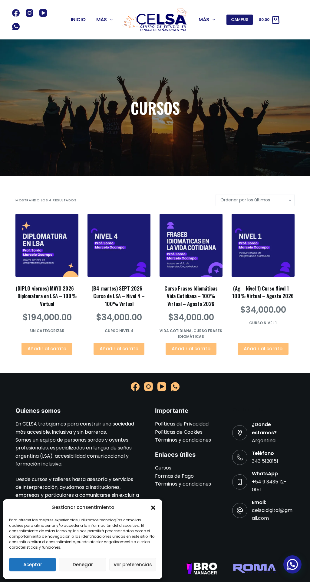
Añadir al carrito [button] (47, 348)
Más (101, 19)
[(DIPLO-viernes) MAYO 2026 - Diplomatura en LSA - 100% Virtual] (46, 245)
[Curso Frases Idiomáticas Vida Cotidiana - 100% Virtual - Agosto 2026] (191, 245)
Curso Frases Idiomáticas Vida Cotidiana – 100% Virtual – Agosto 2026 (191, 296)
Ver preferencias (133, 564)
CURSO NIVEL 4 (119, 330)
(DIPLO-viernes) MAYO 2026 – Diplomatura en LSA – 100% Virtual (47, 296)
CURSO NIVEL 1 (263, 322)
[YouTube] (43, 13)
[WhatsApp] (16, 26)
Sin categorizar (46, 330)
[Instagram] (29, 13)
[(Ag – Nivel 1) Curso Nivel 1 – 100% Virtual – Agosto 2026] (263, 245)
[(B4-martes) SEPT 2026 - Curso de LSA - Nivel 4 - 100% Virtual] (118, 245)
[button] (153, 508)
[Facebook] (16, 13)
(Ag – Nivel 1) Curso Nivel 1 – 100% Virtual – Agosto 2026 (263, 292)
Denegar (83, 564)
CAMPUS (239, 19)
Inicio (78, 19)
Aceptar (32, 564)
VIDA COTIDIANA (176, 330)
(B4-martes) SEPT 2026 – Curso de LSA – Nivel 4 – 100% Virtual (119, 296)
